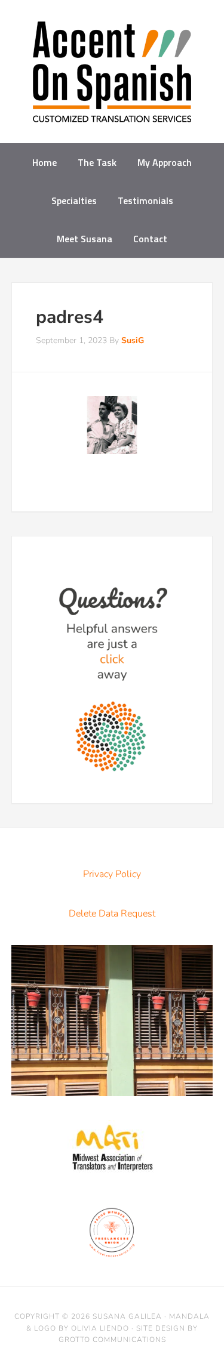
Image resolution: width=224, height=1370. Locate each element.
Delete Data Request (112, 913)
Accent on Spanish (112, 76)
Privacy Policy (112, 874)
